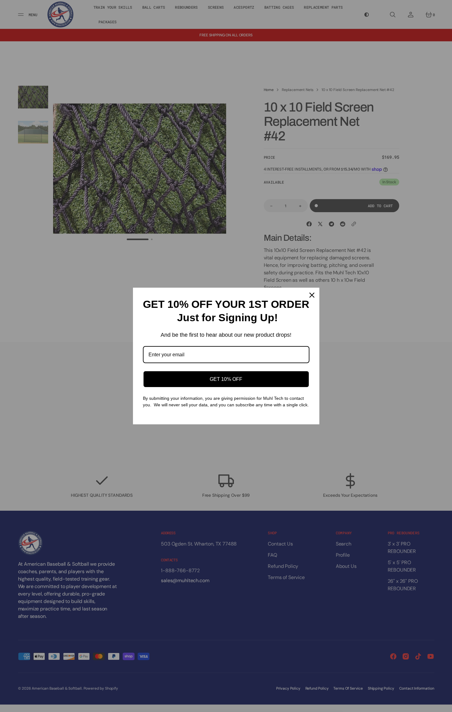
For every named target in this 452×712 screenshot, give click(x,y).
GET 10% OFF (226, 379)
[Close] (311, 295)
